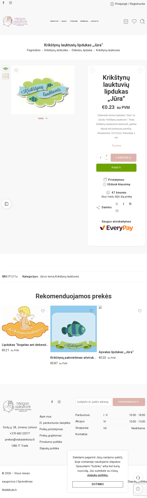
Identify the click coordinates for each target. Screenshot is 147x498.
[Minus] (107, 160)
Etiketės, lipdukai (82, 50)
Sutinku (98, 484)
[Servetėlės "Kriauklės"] (140, 70)
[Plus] (107, 156)
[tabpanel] (42, 91)
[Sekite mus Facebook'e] (3, 2)
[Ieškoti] (142, 21)
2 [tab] (46, 121)
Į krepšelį (123, 157)
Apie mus (45, 416)
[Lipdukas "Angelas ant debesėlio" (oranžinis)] (25, 322)
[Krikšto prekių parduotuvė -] (15, 21)
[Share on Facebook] (123, 204)
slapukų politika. (97, 475)
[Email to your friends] (117, 210)
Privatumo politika (51, 442)
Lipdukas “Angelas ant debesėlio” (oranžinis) (25, 345)
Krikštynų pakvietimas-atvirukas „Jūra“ (73, 357)
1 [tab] (41, 121)
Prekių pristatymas (51, 429)
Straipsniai (74, 21)
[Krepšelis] (126, 21)
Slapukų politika (49, 448)
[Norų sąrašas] (16, 70)
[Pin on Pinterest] (130, 203)
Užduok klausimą (118, 184)
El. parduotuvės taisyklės (55, 423)
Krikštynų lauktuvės (108, 50)
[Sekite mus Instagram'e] (10, 2)
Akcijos (64, 21)
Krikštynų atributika (56, 50)
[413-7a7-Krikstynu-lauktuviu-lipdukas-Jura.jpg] (5, 68)
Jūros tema (47, 276)
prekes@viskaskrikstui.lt (20, 439)
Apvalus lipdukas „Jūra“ (116, 352)
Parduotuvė (54, 21)
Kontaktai (94, 21)
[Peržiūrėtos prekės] (138, 489)
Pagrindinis (34, 50)
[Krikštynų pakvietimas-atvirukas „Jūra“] (73, 329)
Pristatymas (115, 179)
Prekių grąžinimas (51, 435)
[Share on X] (116, 204)
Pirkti (116, 167)
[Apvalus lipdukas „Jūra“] (92, 70)
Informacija (84, 21)
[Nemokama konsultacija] (138, 477)
